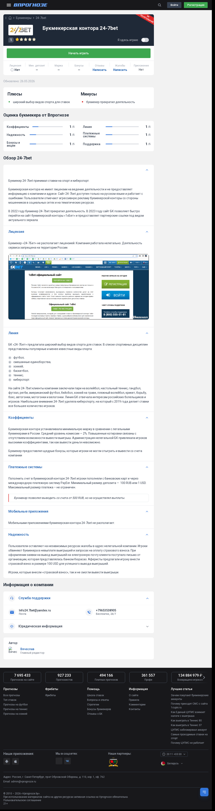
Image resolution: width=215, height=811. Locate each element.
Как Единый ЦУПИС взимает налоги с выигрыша (188, 714)
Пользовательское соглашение (22, 800)
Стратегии (93, 704)
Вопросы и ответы (98, 699)
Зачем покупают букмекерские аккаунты (189, 697)
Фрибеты (50, 695)
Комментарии (137, 704)
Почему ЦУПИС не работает (187, 742)
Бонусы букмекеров (99, 709)
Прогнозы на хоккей (15, 713)
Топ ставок (9, 699)
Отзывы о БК (94, 713)
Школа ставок (95, 695)
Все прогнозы (11, 695)
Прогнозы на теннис (15, 709)
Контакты (134, 709)
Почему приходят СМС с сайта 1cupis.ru (189, 705)
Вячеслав (27, 649)
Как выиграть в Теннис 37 (186, 725)
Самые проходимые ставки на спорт (189, 736)
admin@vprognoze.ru (23, 781)
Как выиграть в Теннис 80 (186, 720)
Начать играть (78, 53)
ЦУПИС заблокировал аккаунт (189, 729)
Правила (134, 699)
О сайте (133, 695)
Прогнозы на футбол (15, 704)
